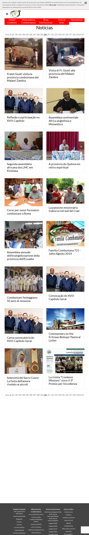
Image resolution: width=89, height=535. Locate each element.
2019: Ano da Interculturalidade (53, 515)
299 (77, 34)
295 (63, 34)
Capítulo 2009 (53, 526)
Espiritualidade (19, 530)
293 (56, 34)
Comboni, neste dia (69, 517)
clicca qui (52, 5)
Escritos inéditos (19, 527)
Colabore (68, 515)
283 (20, 34)
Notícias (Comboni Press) (36, 530)
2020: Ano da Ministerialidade (53, 519)
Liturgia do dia (68, 526)
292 (52, 34)
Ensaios (19, 522)
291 (48, 34)
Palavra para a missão (68, 529)
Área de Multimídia (19, 516)
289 (41, 34)
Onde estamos (36, 532)
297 (70, 34)
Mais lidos (68, 531)
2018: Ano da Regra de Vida (52, 512)
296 (66, 34)
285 (27, 34)
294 (59, 34)
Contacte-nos (68, 512)
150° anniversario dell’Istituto (19, 512)
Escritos (19, 524)
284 (23, 34)
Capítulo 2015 (53, 529)
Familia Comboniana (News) (36, 520)
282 (16, 34)
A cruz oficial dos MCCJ (36, 514)
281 (12, 34)
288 (38, 34)
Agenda (68, 523)
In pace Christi (68, 520)
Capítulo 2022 (53, 532)
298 (74, 34)
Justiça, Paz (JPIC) (36, 524)
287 (34, 34)
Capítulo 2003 (53, 523)
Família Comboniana (19, 533)
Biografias (19, 519)
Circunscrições (36, 517)
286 (30, 34)
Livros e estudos (36, 527)
